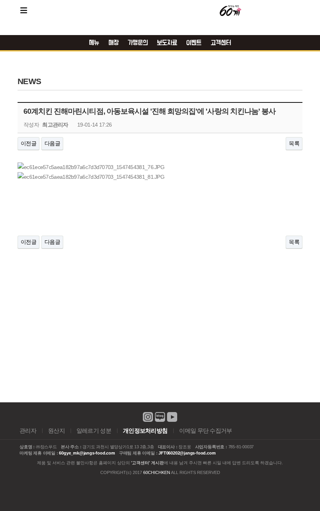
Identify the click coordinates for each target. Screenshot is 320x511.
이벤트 (193, 43)
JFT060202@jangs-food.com (186, 453)
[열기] (24, 10)
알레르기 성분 (93, 431)
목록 (294, 143)
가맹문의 (138, 43)
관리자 (28, 431)
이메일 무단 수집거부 (205, 431)
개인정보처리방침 (145, 431)
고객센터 (221, 43)
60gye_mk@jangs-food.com (87, 453)
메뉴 (94, 43)
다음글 (52, 143)
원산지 (56, 431)
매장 (113, 43)
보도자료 (167, 43)
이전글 (28, 143)
